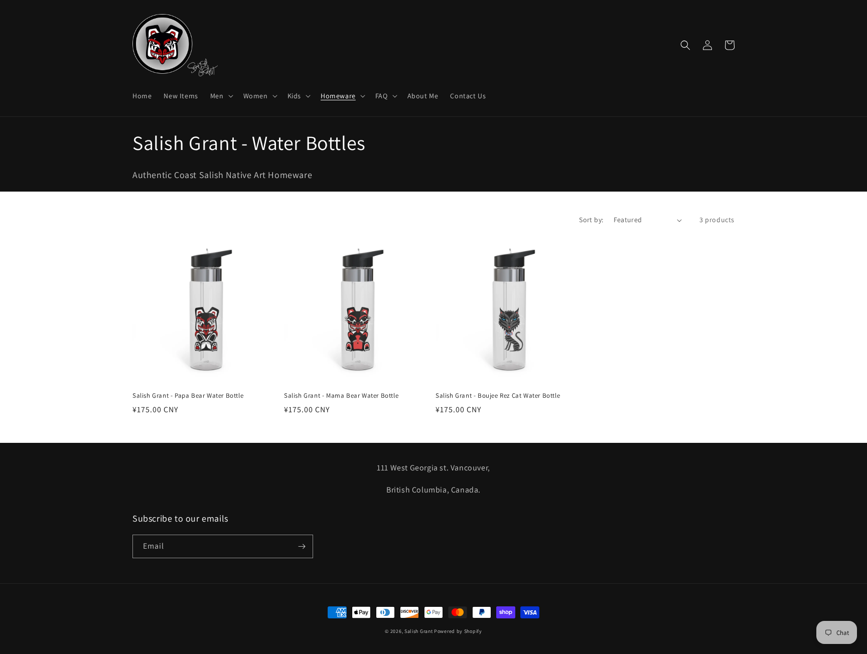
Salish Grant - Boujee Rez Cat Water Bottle (498, 396)
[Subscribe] (302, 546)
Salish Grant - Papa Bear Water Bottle (187, 396)
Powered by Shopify (458, 631)
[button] (220, 95)
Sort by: (591, 219)
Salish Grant (418, 631)
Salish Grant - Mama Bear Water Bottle (341, 396)
